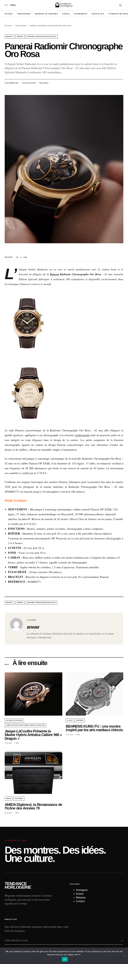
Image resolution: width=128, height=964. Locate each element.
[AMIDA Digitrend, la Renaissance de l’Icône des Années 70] (33, 772)
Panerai (20, 36)
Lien (25, 257)
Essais (66, 14)
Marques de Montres (46, 14)
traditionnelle (82, 435)
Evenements (80, 14)
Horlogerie (23, 14)
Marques (81, 897)
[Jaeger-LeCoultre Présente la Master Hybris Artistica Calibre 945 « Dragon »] (33, 694)
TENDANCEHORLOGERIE (18, 885)
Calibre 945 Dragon (14, 720)
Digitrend (19, 798)
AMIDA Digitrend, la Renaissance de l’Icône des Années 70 (33, 806)
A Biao (69, 720)
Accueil (9, 14)
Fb (17, 257)
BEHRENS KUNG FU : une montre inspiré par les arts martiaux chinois (94, 728)
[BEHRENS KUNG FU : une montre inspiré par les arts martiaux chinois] (94, 694)
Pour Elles (98, 14)
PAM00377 (9, 36)
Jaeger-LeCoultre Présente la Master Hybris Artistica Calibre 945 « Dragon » (33, 735)
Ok (64, 959)
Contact (80, 901)
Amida (8, 798)
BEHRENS (79, 720)
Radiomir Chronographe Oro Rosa (41, 36)
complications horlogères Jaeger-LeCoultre (25, 725)
